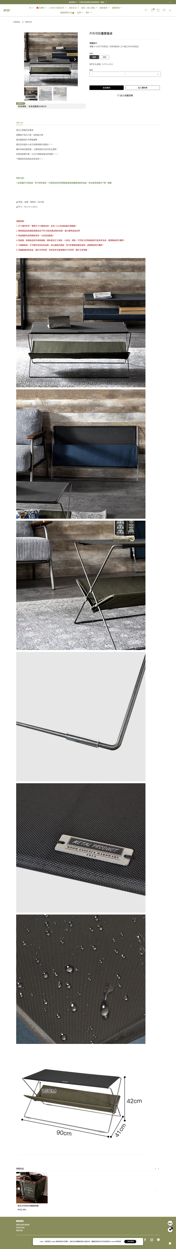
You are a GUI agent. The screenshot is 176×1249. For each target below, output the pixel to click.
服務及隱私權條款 (23, 1224)
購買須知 (19, 1230)
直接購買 (106, 87)
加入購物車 (143, 87)
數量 (91, 70)
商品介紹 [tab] (19, 122)
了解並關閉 (130, 1241)
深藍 (104, 57)
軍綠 (94, 57)
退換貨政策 (20, 1227)
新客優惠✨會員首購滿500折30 (32, 106)
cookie (53, 1241)
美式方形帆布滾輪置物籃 (28, 1205)
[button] (75, 59)
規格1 (91, 53)
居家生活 (28, 22)
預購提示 (93, 43)
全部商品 (16, 22)
